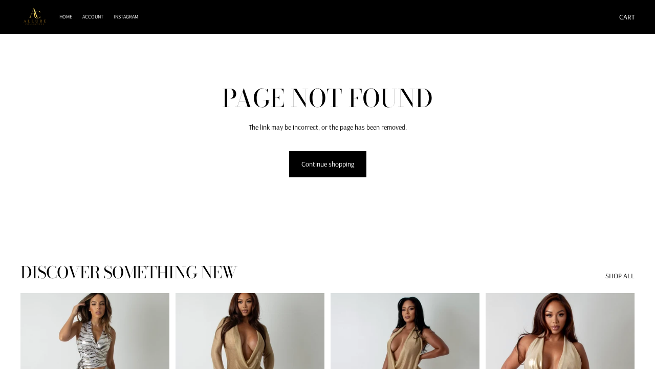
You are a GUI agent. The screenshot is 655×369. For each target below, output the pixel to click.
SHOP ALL (620, 275)
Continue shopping (327, 164)
